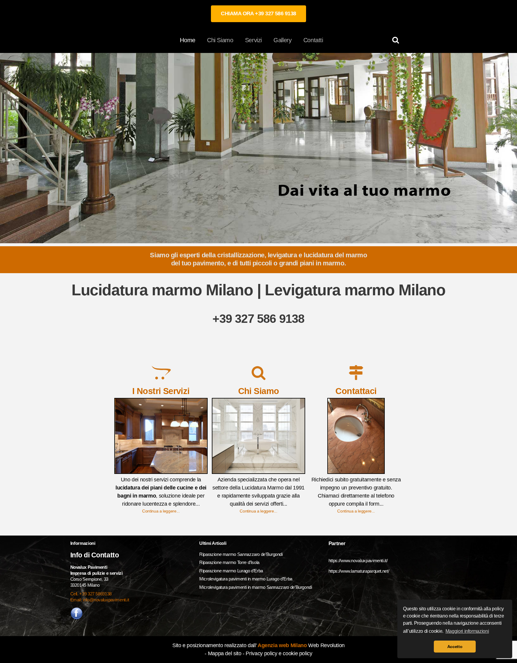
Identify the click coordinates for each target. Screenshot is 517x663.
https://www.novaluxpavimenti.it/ (358, 560)
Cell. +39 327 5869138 (91, 593)
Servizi (253, 40)
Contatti (313, 40)
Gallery (282, 40)
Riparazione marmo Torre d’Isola (229, 562)
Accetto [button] (454, 646)
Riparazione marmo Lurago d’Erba (231, 570)
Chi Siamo (220, 40)
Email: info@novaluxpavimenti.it (99, 599)
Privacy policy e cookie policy (279, 653)
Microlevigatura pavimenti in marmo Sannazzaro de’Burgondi (256, 587)
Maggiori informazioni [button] (467, 631)
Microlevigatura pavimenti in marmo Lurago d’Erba (246, 578)
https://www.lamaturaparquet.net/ (359, 571)
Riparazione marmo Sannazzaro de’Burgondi (241, 554)
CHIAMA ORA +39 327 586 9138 (258, 13)
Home (187, 40)
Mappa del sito (224, 653)
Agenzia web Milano (281, 645)
